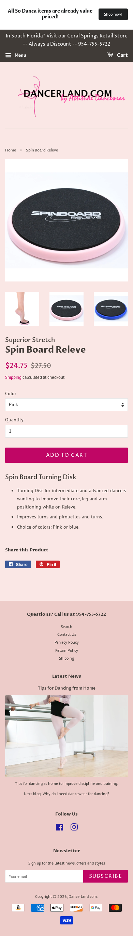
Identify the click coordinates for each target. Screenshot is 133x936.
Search (66, 626)
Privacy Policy (67, 642)
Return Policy (66, 650)
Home (10, 150)
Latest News (66, 676)
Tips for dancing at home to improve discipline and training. (66, 783)
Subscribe (105, 876)
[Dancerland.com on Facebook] (59, 828)
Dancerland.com (83, 896)
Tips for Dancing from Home (66, 688)
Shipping (13, 377)
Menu (19, 55)
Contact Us (66, 634)
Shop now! (113, 14)
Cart (122, 55)
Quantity (14, 420)
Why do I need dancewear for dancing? (76, 793)
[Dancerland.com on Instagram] (74, 828)
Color (10, 393)
